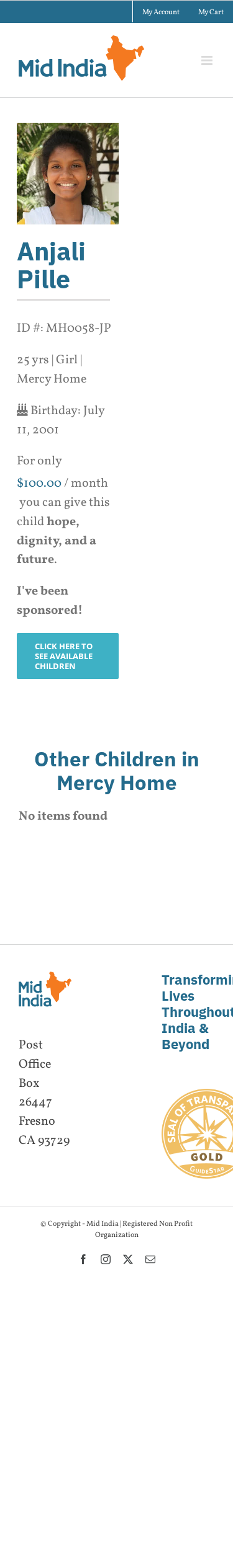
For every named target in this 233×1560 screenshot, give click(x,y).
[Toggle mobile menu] (207, 60)
